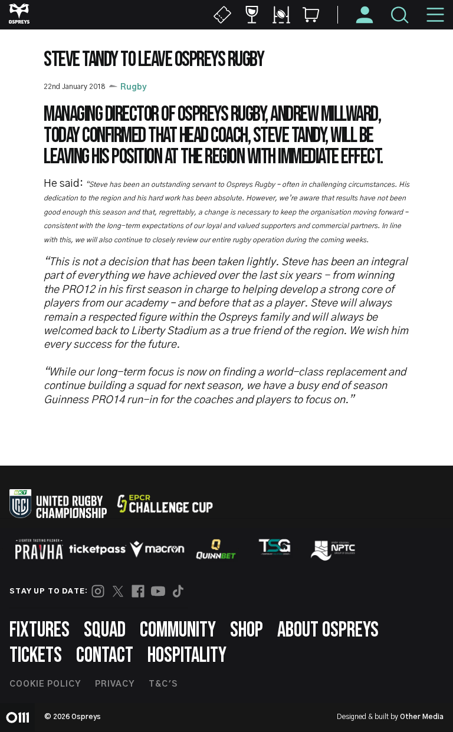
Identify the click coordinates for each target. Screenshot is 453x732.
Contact (104, 655)
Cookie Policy (45, 684)
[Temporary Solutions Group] (274, 549)
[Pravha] (38, 549)
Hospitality (186, 655)
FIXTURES (39, 630)
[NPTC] (333, 549)
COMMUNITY (178, 630)
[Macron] (156, 549)
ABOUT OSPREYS (328, 630)
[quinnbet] (215, 549)
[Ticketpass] (97, 549)
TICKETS (35, 655)
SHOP (246, 630)
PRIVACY (114, 684)
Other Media (422, 716)
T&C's (163, 684)
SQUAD (105, 630)
